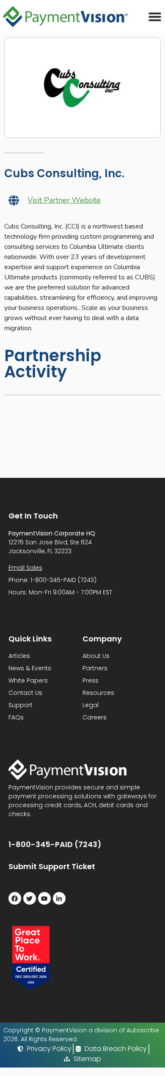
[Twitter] (29, 898)
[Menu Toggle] (155, 16)
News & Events (29, 668)
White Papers (28, 680)
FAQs (16, 717)
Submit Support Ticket (51, 866)
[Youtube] (44, 898)
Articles (19, 656)
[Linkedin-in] (59, 898)
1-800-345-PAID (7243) (55, 844)
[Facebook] (14, 898)
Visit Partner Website (64, 200)
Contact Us (25, 693)
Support (20, 705)
